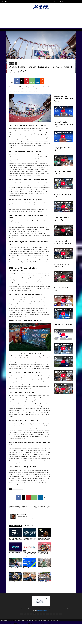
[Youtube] (80, 1)
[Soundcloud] (74, 1)
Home (21, 29)
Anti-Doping (25, 566)
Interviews (36, 29)
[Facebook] (56, 1)
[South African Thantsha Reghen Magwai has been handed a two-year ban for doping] (29, 562)
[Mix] (64, 1)
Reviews (30, 29)
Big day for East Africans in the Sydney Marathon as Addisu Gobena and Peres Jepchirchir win (15, 539)
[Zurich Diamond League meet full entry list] (15, 546)
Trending (52, 29)
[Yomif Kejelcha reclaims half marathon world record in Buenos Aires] (15, 562)
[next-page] (11, 586)
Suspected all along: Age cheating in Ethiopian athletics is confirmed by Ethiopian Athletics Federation (18, 508)
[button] (54, 1)
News (25, 29)
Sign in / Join (4, 1)
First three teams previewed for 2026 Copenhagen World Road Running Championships (29, 539)
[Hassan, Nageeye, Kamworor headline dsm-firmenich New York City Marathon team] (29, 576)
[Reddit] (68, 1)
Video (56, 29)
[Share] (72, 1)
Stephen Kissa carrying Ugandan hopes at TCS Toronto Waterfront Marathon (43, 553)
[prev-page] (9, 586)
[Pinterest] (66, 1)
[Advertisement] (41, 19)
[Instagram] (60, 1)
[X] (78, 1)
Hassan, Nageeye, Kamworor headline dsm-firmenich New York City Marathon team (29, 583)
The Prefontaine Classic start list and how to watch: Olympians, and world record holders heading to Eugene (42, 508)
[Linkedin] (62, 1)
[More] (46, 81)
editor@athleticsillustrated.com (43, 610)
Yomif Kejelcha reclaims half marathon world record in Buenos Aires (14, 569)
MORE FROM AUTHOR (29, 526)
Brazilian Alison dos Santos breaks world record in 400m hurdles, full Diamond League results (44, 539)
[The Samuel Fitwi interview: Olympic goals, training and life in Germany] (44, 562)
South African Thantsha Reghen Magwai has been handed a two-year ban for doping (29, 569)
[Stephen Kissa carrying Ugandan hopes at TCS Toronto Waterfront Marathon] (44, 546)
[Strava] (76, 1)
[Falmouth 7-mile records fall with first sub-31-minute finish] (44, 576)
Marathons (10, 536)
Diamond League (45, 29)
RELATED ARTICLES (15, 526)
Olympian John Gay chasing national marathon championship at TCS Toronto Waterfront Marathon (15, 583)
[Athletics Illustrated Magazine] (41, 6)
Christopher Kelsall (13, 72)
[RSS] (70, 1)
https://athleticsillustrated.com (22, 516)
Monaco (21, 488)
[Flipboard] (58, 1)
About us (62, 29)
